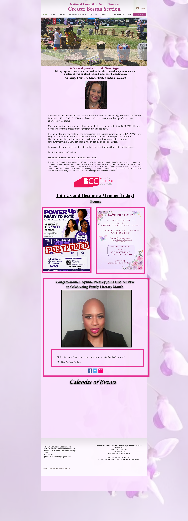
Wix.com (67, 468)
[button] (94, 42)
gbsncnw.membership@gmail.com (57, 457)
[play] (142, 64)
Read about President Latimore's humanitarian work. (72, 157)
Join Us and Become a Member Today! (95, 195)
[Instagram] (100, 371)
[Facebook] (90, 371)
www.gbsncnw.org (119, 451)
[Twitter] (95, 371)
